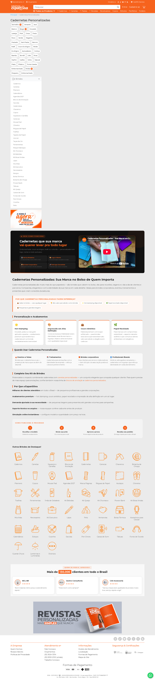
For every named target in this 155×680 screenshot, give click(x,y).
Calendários (17, 93)
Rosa (35, 55)
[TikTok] (120, 2)
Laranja (14, 33)
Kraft (13, 47)
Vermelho (15, 24)
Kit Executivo (18, 167)
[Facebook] (138, 639)
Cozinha (16, 202)
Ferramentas (18, 144)
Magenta (29, 38)
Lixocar (16, 138)
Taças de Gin (18, 141)
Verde (20, 38)
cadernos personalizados (95, 380)
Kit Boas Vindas (19, 157)
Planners (16, 90)
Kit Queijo (16, 189)
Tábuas (15, 186)
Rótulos (123, 11)
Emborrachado (27, 73)
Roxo (13, 38)
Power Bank (17, 183)
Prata (13, 64)
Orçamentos (49, 652)
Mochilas (16, 164)
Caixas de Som (18, 192)
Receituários (105, 11)
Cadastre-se (134, 7)
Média (28, 69)
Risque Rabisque (19, 148)
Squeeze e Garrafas (20, 116)
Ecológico (15, 51)
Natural (37, 60)
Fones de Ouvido (19, 196)
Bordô (22, 55)
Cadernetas (17, 106)
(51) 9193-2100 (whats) (53, 657)
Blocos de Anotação (20, 100)
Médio (35, 47)
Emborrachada (17, 69)
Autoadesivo (26, 51)
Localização (83, 652)
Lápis (15, 160)
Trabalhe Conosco (52, 660)
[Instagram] (118, 2)
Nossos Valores (17, 652)
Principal (14, 15)
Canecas (16, 119)
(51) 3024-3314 (50, 655)
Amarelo (27, 24)
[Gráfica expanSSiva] (20, 7)
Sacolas (16, 103)
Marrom (35, 42)
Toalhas (16, 132)
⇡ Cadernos (62, 11)
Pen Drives (17, 199)
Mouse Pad (17, 122)
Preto (35, 33)
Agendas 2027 (18, 96)
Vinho (30, 60)
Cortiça (37, 51)
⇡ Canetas (73, 11)
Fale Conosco (50, 649)
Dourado (33, 29)
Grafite (22, 60)
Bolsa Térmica (18, 176)
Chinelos (16, 125)
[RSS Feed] (127, 2)
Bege (22, 29)
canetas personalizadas (67, 377)
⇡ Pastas (83, 11)
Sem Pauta (25, 42)
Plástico (21, 64)
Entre (124, 7)
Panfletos (133, 11)
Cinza (28, 33)
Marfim (14, 60)
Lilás (29, 55)
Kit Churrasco (18, 151)
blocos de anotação (74, 380)
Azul (35, 24)
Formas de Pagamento (88, 655)
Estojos (15, 173)
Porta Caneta (32, 64)
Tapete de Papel (19, 135)
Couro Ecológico (24, 47)
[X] (133, 639)
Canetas (16, 87)
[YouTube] (123, 2)
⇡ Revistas (93, 11)
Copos (115, 11)
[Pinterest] (125, 2)
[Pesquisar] (118, 7)
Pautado (15, 42)
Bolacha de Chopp (20, 180)
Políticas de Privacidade (20, 655)
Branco (14, 29)
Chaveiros (17, 109)
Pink (21, 33)
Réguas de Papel (19, 128)
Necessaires (17, 170)
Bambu (14, 55)
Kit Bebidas (17, 154)
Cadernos (16, 84)
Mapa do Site (83, 657)
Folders (142, 11)
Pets (15, 205)
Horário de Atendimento (88, 649)
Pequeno (15, 73)
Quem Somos (16, 649)
